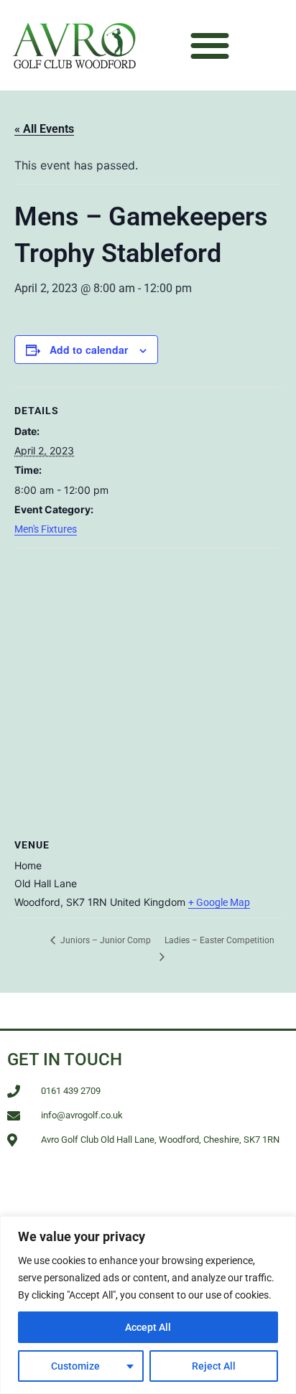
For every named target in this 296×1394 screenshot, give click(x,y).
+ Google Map (219, 902)
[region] (148, 1305)
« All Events (44, 129)
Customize (75, 1366)
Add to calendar (89, 349)
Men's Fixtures (45, 529)
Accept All (148, 1327)
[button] (209, 45)
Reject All (214, 1366)
